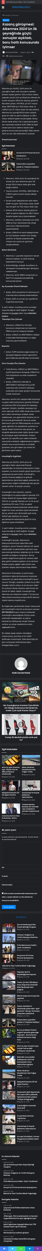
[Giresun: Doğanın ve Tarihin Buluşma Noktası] (8, 938)
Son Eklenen (21, 917)
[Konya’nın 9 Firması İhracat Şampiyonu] (8, 155)
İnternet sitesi (7, 885)
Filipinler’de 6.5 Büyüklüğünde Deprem (26, 973)
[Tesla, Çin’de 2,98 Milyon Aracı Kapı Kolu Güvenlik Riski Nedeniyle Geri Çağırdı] (8, 985)
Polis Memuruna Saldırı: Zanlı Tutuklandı (20, 2)
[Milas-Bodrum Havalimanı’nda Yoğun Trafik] (31, 760)
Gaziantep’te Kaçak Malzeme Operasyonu (26, 1127)
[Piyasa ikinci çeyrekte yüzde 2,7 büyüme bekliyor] (8, 166)
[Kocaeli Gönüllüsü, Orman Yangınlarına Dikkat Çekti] (8, 1139)
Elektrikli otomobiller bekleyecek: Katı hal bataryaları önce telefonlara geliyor (26, 1061)
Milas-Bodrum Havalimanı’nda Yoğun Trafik (28, 769)
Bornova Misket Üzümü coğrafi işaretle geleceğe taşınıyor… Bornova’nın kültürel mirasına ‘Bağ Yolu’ (28, 1035)
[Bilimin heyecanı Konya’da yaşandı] (8, 999)
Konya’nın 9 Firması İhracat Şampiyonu (25, 956)
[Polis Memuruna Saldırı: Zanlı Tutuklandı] (8, 948)
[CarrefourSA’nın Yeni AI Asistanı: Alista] (11, 808)
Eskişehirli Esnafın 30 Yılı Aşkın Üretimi (10, 794)
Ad (3, 867)
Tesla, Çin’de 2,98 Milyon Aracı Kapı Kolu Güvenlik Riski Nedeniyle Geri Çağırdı (27, 986)
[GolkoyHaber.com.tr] (21, 7)
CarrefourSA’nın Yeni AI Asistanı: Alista (10, 817)
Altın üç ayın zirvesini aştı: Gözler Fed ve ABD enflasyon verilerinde (11, 770)
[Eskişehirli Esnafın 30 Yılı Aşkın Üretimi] (11, 785)
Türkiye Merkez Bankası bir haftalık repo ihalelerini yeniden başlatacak (30, 807)
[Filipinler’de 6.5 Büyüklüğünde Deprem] (8, 975)
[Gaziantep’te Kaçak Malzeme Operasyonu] (31, 785)
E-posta (5, 876)
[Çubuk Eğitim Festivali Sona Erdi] (8, 1108)
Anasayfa (7, 15)
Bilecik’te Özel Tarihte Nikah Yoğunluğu (18, 966)
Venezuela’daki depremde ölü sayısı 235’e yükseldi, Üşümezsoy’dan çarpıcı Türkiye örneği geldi (28, 1096)
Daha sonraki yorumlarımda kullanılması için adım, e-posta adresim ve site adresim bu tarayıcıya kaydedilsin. (19, 896)
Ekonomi (15, 15)
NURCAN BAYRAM (11, 52)
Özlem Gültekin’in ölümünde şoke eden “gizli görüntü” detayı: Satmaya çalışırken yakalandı (28, 1010)
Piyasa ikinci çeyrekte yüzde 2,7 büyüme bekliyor (28, 1021)
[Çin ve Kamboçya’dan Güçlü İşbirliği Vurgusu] (8, 927)
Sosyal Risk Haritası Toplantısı (25, 1117)
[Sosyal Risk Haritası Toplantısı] (8, 1119)
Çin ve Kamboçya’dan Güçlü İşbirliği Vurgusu (26, 925)
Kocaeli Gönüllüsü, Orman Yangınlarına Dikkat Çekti (28, 1137)
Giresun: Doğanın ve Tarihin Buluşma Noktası (27, 936)
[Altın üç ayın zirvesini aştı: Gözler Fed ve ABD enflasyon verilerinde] (11, 760)
